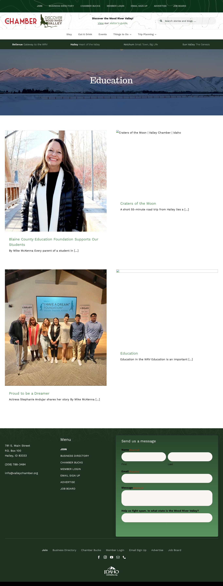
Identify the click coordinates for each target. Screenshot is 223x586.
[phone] (124, 557)
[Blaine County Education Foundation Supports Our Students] (56, 181)
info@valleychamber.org (21, 473)
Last (170, 464)
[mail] (117, 557)
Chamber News (59, 187)
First (124, 464)
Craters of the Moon (138, 203)
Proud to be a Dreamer (29, 393)
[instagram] (105, 557)
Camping (149, 166)
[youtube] (111, 557)
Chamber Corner (41, 187)
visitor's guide (118, 23)
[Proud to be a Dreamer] (56, 327)
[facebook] (98, 557)
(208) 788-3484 (15, 464)
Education (73, 187)
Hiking (186, 166)
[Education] (167, 307)
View (101, 23)
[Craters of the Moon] (167, 163)
